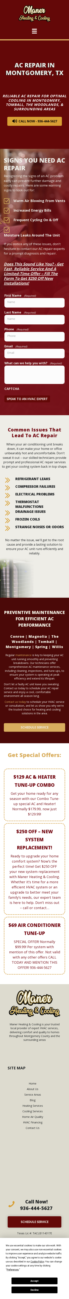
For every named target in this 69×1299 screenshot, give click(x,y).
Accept (34, 1281)
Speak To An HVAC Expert (27, 399)
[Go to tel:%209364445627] (34, 1205)
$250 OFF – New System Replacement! (34, 839)
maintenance (24, 655)
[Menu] (34, 30)
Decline (34, 1290)
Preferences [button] (13, 1269)
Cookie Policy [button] (37, 1261)
